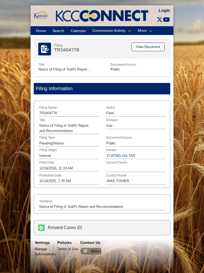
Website (97, 251)
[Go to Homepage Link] (40, 15)
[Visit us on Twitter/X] (160, 19)
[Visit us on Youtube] (166, 19)
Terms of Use (67, 249)
